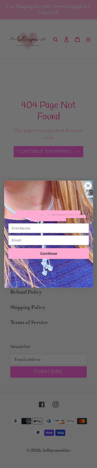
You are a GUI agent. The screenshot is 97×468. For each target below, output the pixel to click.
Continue (48, 253)
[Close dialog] (88, 185)
